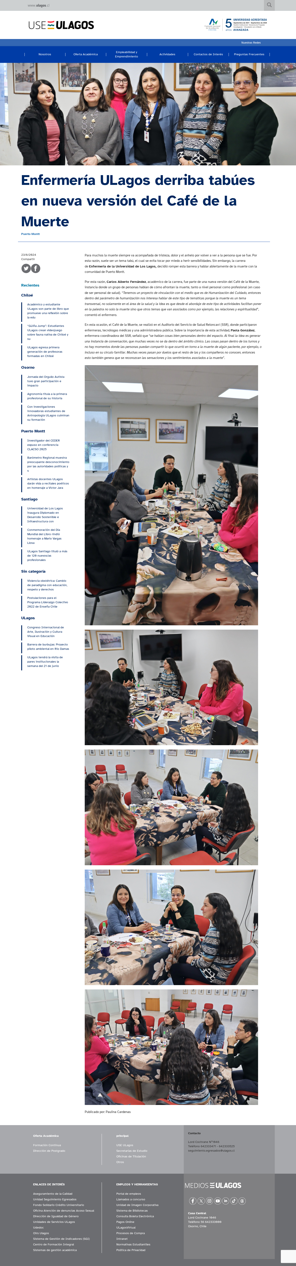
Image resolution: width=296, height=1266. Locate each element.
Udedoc (38, 1227)
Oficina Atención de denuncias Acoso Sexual (63, 1210)
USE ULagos (124, 1145)
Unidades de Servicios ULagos (54, 1222)
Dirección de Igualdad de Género (56, 1216)
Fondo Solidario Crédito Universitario (58, 1205)
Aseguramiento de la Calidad (52, 1194)
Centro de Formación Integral (53, 1244)
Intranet (122, 1239)
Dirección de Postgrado (49, 1151)
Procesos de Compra (130, 1233)
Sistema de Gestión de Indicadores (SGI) (61, 1239)
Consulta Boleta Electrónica (135, 1216)
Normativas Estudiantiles (133, 1244)
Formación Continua (47, 1145)
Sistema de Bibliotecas (132, 1210)
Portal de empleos (128, 1194)
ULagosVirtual (125, 1227)
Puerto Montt (30, 234)
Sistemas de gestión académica (55, 1250)
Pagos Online (125, 1222)
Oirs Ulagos (41, 1233)
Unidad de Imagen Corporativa (137, 1205)
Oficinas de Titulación (131, 1156)
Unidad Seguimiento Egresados (54, 1199)
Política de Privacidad (130, 1250)
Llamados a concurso (130, 1199)
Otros (120, 1162)
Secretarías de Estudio (131, 1151)
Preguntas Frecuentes (249, 54)
